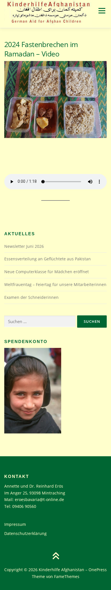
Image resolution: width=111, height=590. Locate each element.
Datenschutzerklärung (25, 533)
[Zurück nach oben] (56, 556)
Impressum (15, 524)
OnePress (98, 569)
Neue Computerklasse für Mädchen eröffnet (46, 271)
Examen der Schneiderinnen (31, 297)
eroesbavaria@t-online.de (39, 499)
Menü (101, 10)
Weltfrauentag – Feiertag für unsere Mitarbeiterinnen (55, 284)
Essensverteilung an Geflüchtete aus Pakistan (47, 258)
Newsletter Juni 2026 (24, 246)
